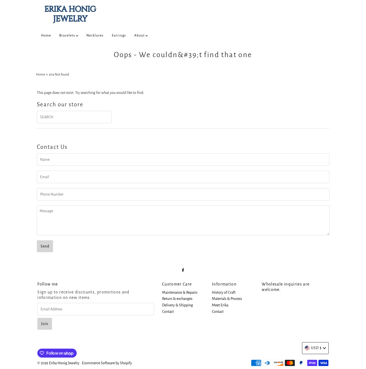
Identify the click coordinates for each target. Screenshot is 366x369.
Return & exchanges (177, 299)
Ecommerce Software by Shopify (107, 363)
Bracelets (67, 35)
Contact (168, 312)
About (139, 35)
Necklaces (95, 35)
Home (46, 35)
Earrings (119, 35)
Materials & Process (227, 299)
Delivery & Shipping (177, 305)
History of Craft (224, 292)
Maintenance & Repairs (179, 292)
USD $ (316, 348)
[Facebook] (183, 270)
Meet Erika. (220, 305)
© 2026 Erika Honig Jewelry (58, 363)
